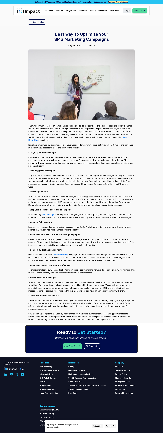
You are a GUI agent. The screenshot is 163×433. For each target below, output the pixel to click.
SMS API (43, 382)
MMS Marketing (46, 374)
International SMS (47, 389)
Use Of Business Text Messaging (82, 378)
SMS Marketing (46, 367)
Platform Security (123, 378)
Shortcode (44, 425)
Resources (102, 10)
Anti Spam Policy (122, 382)
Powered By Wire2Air (124, 393)
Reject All (97, 426)
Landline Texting (47, 417)
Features (59, 10)
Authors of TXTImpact (125, 386)
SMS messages (48, 214)
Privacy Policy (121, 374)
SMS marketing (61, 255)
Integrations (71, 10)
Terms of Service (122, 370)
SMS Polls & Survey (48, 378)
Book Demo (114, 10)
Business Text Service (49, 370)
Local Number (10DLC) (49, 410)
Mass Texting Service (49, 393)
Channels (49, 10)
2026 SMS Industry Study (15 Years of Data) (87, 386)
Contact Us (120, 389)
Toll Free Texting (47, 414)
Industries (83, 10)
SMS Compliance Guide (78, 389)
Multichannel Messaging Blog (80, 374)
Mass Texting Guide (76, 370)
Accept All (110, 426)
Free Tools (72, 393)
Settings (86, 426)
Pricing (92, 10)
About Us (119, 367)
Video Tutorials (75, 382)
